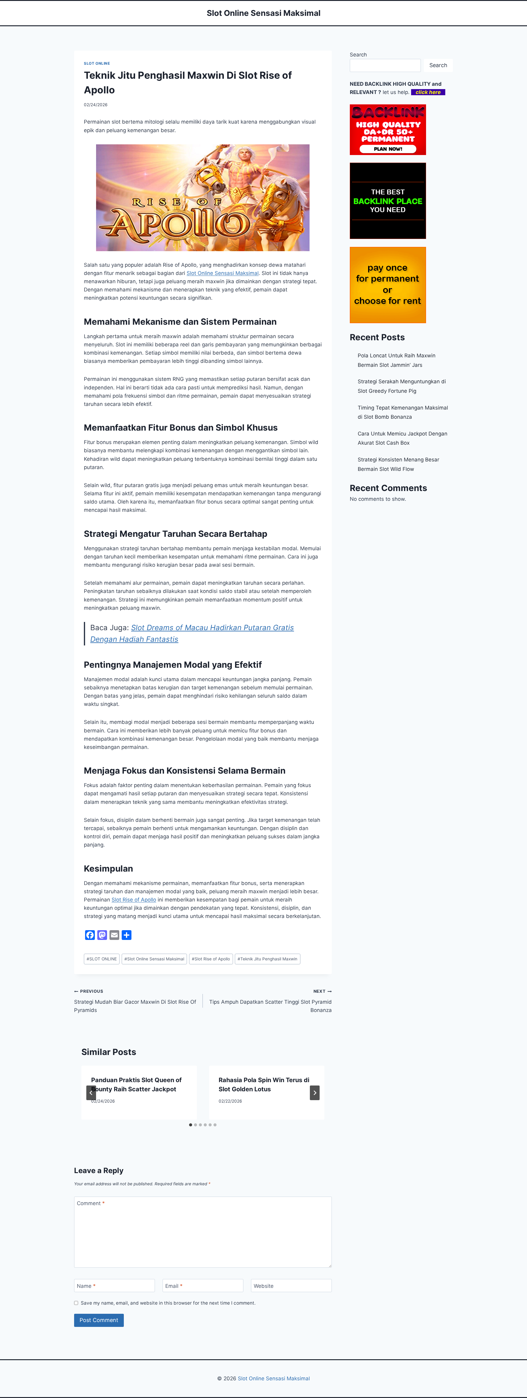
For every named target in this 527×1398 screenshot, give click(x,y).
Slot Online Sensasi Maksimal (223, 273)
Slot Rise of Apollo (134, 900)
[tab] (190, 1124)
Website (264, 1286)
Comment (91, 1203)
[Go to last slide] (91, 1093)
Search (358, 55)
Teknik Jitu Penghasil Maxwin (267, 958)
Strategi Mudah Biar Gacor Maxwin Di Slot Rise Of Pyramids (135, 1001)
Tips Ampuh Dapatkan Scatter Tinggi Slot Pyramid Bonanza (270, 1001)
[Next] (315, 1093)
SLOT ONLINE (97, 63)
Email (174, 1286)
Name (86, 1286)
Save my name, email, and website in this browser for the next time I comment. (168, 1303)
